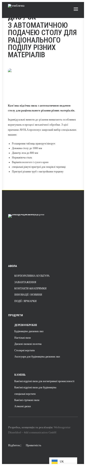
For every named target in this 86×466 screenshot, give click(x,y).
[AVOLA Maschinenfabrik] (16, 9)
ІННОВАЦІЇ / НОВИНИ (28, 294)
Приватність (33, 445)
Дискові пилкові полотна (27, 344)
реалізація (45, 427)
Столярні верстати (24, 350)
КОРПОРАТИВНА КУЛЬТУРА (32, 275)
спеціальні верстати (25, 393)
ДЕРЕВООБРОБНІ (25, 325)
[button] (76, 9)
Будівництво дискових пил (28, 331)
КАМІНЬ (20, 374)
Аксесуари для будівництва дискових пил (37, 356)
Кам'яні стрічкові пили (26, 400)
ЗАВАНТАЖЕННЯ (25, 282)
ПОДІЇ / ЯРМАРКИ (25, 301)
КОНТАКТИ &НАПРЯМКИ (30, 288)
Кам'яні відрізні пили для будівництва (35, 387)
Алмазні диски (22, 406)
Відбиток (14, 445)
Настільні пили (22, 337)
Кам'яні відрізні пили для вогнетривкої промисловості (44, 381)
